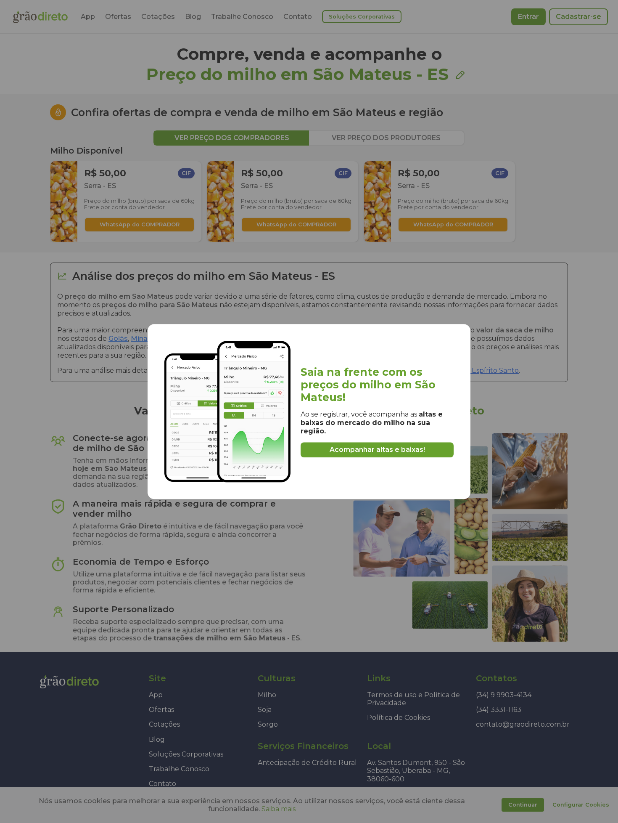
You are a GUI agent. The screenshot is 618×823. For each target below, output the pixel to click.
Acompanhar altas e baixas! (377, 450)
